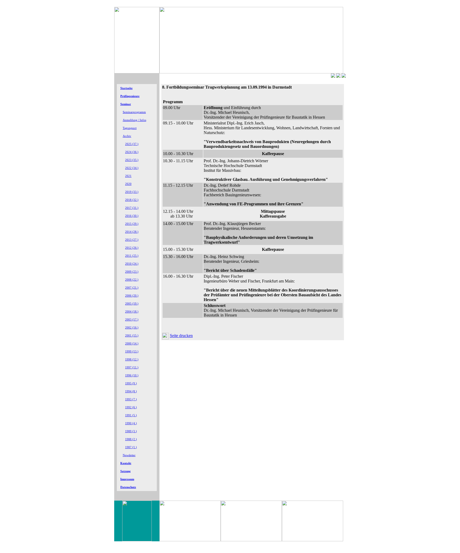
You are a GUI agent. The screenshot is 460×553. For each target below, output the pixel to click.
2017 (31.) (131, 207)
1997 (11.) (131, 367)
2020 (128, 183)
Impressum (127, 479)
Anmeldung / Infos (134, 120)
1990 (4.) (131, 423)
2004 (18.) (131, 311)
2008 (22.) (131, 279)
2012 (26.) (131, 247)
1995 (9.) (131, 383)
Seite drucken (181, 335)
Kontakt (125, 463)
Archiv (127, 136)
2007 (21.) (131, 287)
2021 (128, 175)
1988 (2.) (131, 439)
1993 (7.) (131, 399)
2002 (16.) (131, 327)
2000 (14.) (131, 343)
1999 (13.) (131, 351)
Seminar (125, 104)
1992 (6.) (131, 407)
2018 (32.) (131, 199)
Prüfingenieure (129, 96)
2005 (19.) (131, 303)
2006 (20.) (131, 295)
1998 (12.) (131, 359)
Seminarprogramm (134, 112)
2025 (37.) (131, 144)
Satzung (125, 471)
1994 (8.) (131, 391)
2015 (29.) (131, 223)
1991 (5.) (131, 415)
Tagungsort (130, 128)
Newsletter (129, 455)
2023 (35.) (131, 160)
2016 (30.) (131, 215)
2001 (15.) (131, 335)
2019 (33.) (131, 191)
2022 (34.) (131, 168)
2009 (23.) (131, 271)
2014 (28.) (131, 231)
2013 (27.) (131, 239)
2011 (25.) (131, 255)
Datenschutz (128, 487)
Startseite (126, 88)
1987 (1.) (131, 447)
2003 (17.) (131, 319)
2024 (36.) (131, 152)
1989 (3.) (131, 431)
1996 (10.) (131, 375)
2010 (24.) (131, 263)
